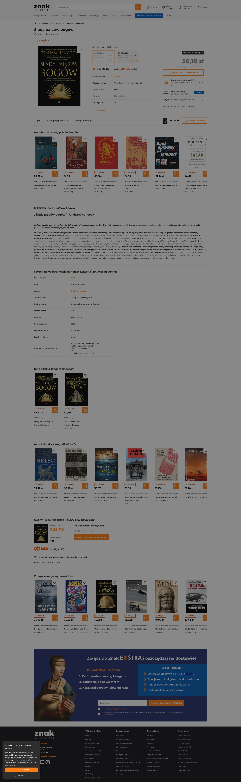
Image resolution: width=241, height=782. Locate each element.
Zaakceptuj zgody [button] (21, 770)
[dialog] (21, 760)
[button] (21, 775)
